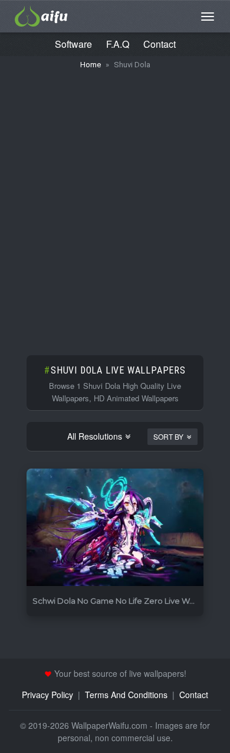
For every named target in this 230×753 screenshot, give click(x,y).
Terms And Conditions (126, 694)
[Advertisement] (115, 206)
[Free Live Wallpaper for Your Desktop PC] (41, 15)
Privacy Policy (47, 694)
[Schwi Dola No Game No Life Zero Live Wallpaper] (115, 528)
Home (90, 64)
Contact (159, 44)
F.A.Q (117, 44)
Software (73, 44)
